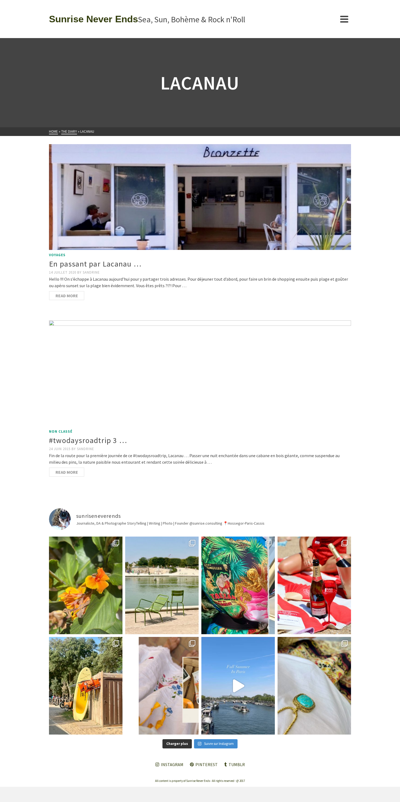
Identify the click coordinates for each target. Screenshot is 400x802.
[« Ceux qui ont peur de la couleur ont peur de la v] (238, 585)
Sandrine (91, 272)
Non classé (60, 431)
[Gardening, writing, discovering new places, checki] (85, 585)
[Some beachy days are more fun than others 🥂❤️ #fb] (314, 585)
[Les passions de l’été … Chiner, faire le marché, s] (162, 686)
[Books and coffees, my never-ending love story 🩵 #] (314, 686)
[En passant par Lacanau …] (200, 197)
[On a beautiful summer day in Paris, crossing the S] (238, 686)
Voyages (57, 255)
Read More (67, 295)
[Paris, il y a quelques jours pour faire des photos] (162, 585)
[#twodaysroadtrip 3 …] (200, 373)
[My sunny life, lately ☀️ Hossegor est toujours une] (85, 686)
